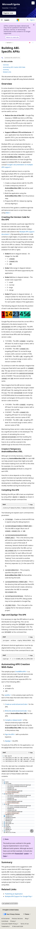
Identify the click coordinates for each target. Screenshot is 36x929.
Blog (26, 918)
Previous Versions (17, 918)
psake (26, 854)
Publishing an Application (14, 894)
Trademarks (5, 926)
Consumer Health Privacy (9, 924)
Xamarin (9, 42)
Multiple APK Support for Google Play (18, 896)
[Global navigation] (2, 20)
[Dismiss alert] (33, 2)
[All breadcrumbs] (3, 42)
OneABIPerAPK (20, 672)
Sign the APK (9, 734)
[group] (18, 508)
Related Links (7, 72)
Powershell (19, 854)
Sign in (32, 20)
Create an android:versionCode (16, 704)
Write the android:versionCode (15, 711)
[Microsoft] (18, 20)
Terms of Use (25, 924)
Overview (6, 65)
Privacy (12, 921)
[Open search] (27, 20)
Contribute (4, 921)
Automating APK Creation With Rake (14, 67)
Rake (7, 213)
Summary (6, 69)
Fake (5, 856)
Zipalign (8, 741)
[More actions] (33, 42)
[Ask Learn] (29, 42)
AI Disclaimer (5, 918)
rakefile (7, 695)
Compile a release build (13, 720)
